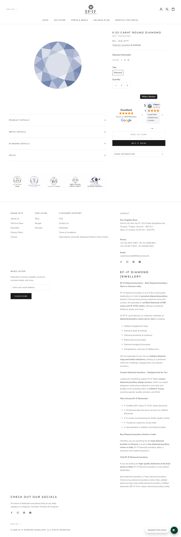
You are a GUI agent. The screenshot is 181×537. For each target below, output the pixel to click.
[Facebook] (121, 60)
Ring (37, 218)
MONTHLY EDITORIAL (126, 20)
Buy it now (139, 143)
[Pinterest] (128, 60)
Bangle (38, 223)
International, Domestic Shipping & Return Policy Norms (83, 237)
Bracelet (38, 227)
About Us (15, 218)
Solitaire (60, 20)
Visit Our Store (17, 223)
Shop (46, 20)
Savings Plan (102, 20)
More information (124, 154)
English (11, 9)
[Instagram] (127, 262)
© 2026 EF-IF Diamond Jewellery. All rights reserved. (41, 530)
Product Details (19, 120)
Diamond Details (19, 144)
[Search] (167, 9)
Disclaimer (63, 227)
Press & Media (79, 20)
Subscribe (21, 296)
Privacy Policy (17, 232)
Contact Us (64, 223)
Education (15, 227)
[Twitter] (125, 60)
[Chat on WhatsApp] (174, 530)
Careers (14, 237)
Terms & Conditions (67, 232)
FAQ (61, 218)
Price (12, 155)
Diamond (118, 72)
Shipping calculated (121, 45)
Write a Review (148, 96)
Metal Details (17, 132)
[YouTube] (140, 262)
